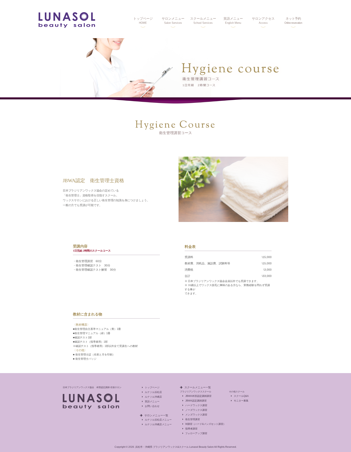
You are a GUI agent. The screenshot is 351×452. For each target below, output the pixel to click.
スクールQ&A (241, 396)
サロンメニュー (173, 20)
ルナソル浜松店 (153, 392)
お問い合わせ (152, 406)
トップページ (143, 20)
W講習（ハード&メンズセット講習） (205, 424)
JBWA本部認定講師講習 (198, 396)
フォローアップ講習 (196, 433)
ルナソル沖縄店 (153, 396)
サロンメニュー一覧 (156, 415)
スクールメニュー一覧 (197, 387)
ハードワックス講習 (196, 405)
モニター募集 (241, 400)
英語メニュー (233, 20)
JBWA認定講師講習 (196, 400)
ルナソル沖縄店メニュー (158, 424)
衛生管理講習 (192, 419)
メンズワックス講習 (196, 414)
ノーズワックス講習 (196, 410)
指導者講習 (191, 428)
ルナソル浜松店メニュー (158, 419)
